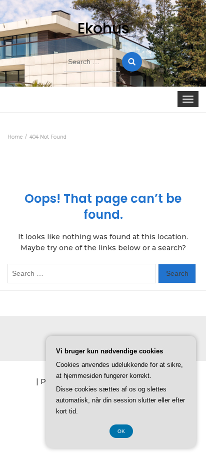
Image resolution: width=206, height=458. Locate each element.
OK (121, 431)
